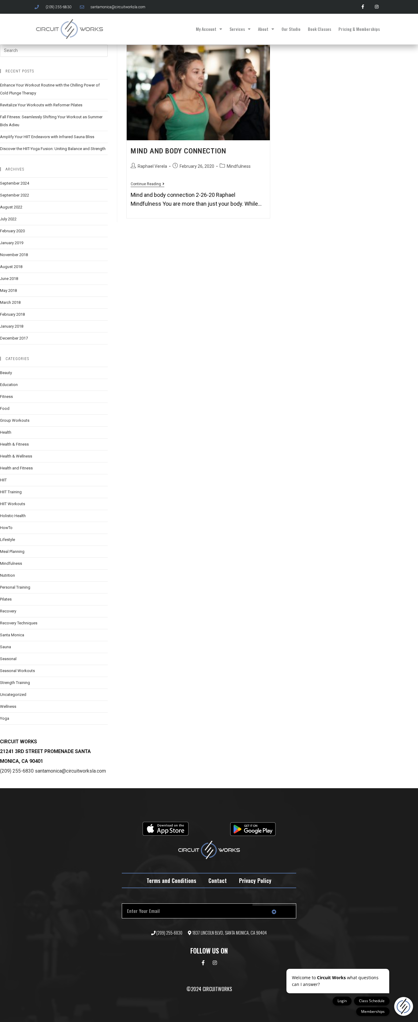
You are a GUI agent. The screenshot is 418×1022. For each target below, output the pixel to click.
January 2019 (11, 243)
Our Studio (291, 29)
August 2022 (11, 207)
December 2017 (14, 338)
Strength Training (15, 682)
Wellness (8, 706)
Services (237, 29)
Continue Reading (147, 184)
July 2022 (8, 219)
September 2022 (14, 195)
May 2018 (8, 290)
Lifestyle (7, 539)
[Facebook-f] (363, 7)
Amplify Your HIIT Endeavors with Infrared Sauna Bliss (47, 136)
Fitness (6, 396)
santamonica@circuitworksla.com (70, 771)
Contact (217, 880)
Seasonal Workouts (17, 670)
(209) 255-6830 (17, 771)
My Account (206, 29)
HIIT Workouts (12, 504)
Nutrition (7, 575)
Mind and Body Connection (178, 151)
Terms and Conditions (171, 880)
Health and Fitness (16, 468)
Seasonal (8, 658)
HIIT (3, 480)
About (263, 29)
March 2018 (10, 302)
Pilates (6, 599)
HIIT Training (11, 492)
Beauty (6, 372)
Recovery (8, 611)
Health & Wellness (16, 456)
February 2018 (12, 314)
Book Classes (319, 29)
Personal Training (15, 587)
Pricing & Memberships (359, 29)
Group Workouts (14, 420)
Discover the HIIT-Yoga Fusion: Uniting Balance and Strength (53, 148)
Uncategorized (13, 694)
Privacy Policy (255, 880)
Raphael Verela (152, 166)
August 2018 (11, 266)
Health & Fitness (14, 444)
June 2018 (9, 278)
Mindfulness (239, 166)
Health (5, 432)
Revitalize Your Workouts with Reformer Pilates (41, 105)
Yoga (4, 718)
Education (9, 384)
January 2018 (11, 326)
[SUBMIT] (274, 912)
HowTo (6, 527)
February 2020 (12, 231)
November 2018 (14, 254)
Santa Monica (12, 635)
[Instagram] (376, 7)
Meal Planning (12, 551)
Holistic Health (13, 515)
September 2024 (14, 183)
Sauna (5, 647)
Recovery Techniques (18, 623)
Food (4, 408)
